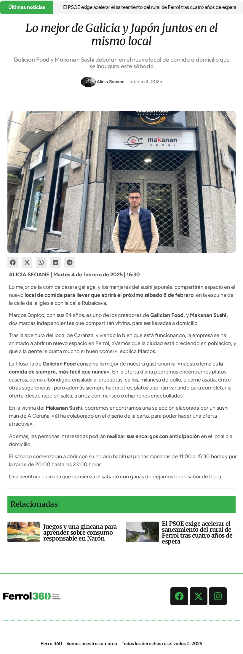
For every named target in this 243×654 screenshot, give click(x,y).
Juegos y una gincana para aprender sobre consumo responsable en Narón (80, 532)
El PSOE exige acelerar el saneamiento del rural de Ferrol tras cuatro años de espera (140, 7)
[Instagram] (218, 596)
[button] (12, 262)
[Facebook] (179, 596)
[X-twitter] (198, 596)
